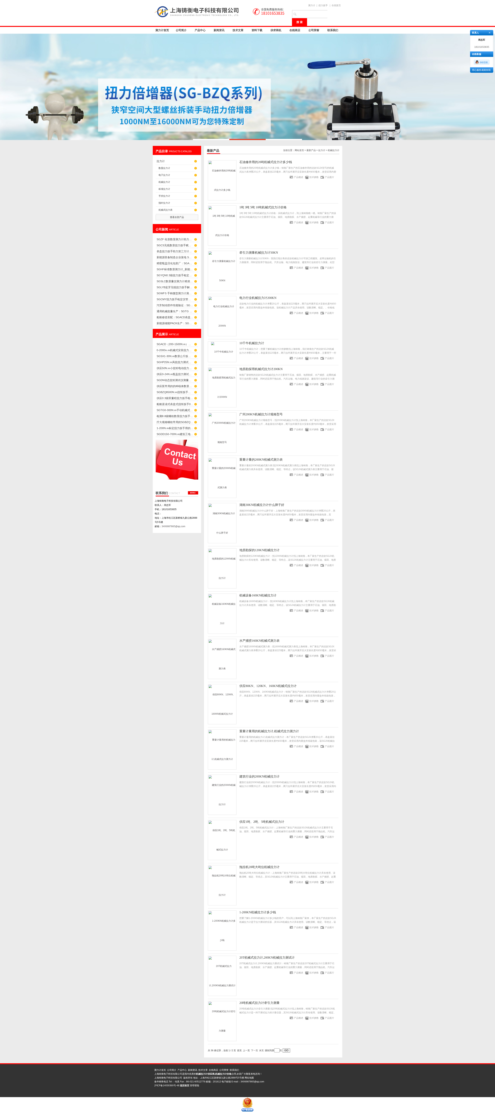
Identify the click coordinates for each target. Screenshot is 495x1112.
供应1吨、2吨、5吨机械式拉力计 (261, 821)
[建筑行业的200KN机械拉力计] (222, 795)
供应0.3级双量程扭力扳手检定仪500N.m (175, 398)
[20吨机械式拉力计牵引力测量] (222, 1021)
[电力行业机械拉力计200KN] (222, 316)
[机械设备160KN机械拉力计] (222, 614)
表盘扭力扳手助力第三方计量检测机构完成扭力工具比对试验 (175, 251)
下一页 (254, 1050)
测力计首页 (162, 30)
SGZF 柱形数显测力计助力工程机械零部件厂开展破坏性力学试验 (175, 239)
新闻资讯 (219, 30)
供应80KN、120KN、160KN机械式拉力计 (268, 686)
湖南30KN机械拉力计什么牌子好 (261, 504)
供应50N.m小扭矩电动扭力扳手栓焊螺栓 (175, 368)
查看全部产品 (177, 217)
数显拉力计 (164, 168)
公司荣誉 (313, 30)
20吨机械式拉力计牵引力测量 (259, 1002)
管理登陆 (194, 1085)
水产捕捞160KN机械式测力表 (259, 640)
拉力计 (161, 161)
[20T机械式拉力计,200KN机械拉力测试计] (222, 976)
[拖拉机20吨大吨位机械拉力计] (222, 885)
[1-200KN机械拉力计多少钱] (222, 930)
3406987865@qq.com (173, 526)
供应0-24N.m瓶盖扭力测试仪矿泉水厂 (175, 374)
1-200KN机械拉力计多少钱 (257, 912)
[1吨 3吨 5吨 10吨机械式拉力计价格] (222, 225)
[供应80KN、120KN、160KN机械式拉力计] (222, 704)
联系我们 (332, 30)
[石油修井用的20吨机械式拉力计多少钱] (222, 180)
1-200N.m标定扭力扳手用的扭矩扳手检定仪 (175, 428)
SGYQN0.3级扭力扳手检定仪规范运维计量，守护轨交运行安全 (175, 275)
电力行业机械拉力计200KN (258, 297)
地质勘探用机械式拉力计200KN (261, 369)
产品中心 (200, 30)
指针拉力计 (164, 203)
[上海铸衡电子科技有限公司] (220, 11)
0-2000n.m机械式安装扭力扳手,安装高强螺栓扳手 (175, 350)
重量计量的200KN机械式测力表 (261, 459)
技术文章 (238, 30)
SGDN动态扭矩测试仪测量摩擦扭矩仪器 (175, 380)
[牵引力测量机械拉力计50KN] (222, 271)
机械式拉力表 (165, 210)
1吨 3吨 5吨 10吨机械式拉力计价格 (263, 207)
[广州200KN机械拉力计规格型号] (222, 432)
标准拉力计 (164, 189)
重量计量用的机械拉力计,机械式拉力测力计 (269, 731)
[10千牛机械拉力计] (222, 351)
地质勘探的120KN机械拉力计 (259, 550)
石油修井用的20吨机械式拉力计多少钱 (265, 162)
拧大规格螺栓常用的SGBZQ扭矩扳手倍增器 (175, 422)
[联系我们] (193, 492)
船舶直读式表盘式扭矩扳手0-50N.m (175, 404)
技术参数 (314, 177)
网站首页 (299, 150)
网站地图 (249, 1077)
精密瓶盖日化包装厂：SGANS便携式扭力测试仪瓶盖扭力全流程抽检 (175, 263)
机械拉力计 (164, 182)
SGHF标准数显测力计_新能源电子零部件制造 (175, 269)
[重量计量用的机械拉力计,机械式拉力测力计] (222, 749)
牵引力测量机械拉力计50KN (258, 252)
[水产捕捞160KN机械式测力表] (222, 659)
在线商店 (294, 30)
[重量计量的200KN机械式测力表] (222, 478)
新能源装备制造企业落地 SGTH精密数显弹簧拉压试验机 (175, 257)
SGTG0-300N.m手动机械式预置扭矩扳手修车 (175, 410)
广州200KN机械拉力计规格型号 (261, 414)
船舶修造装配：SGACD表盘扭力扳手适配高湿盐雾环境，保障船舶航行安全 (175, 317)
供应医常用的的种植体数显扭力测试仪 (175, 386)
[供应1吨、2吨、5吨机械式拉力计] (222, 840)
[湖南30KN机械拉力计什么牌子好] (222, 523)
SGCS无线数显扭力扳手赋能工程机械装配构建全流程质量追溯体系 (175, 245)
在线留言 (336, 5)
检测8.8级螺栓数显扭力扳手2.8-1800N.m (175, 416)
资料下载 (257, 30)
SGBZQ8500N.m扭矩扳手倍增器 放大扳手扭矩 (175, 392)
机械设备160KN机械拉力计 (258, 595)
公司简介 (181, 30)
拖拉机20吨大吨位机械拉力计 (259, 867)
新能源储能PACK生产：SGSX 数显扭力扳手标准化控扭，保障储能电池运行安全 (175, 323)
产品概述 (298, 177)
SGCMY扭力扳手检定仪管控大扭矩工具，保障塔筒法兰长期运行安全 (175, 299)
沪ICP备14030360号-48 (166, 1085)
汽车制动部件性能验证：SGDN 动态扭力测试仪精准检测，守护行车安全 (175, 305)
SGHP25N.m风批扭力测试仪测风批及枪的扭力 (175, 362)
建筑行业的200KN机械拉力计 (259, 776)
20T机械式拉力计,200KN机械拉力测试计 (267, 957)
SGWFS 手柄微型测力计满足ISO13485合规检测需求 (175, 293)
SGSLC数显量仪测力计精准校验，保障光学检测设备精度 (175, 281)
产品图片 (329, 177)
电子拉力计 (164, 175)
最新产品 (311, 150)
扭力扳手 (323, 5)
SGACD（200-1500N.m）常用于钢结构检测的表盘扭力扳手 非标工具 (175, 344)
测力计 (311, 5)
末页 (261, 1050)
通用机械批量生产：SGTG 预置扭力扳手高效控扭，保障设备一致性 (175, 311)
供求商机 (276, 30)
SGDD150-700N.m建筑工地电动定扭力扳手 (175, 434)
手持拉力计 (164, 196)
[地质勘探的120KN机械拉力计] (222, 568)
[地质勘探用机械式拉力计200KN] (222, 387)
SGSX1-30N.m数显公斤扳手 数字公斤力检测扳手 (175, 356)
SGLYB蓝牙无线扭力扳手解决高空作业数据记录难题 (175, 287)
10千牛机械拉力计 (251, 343)
